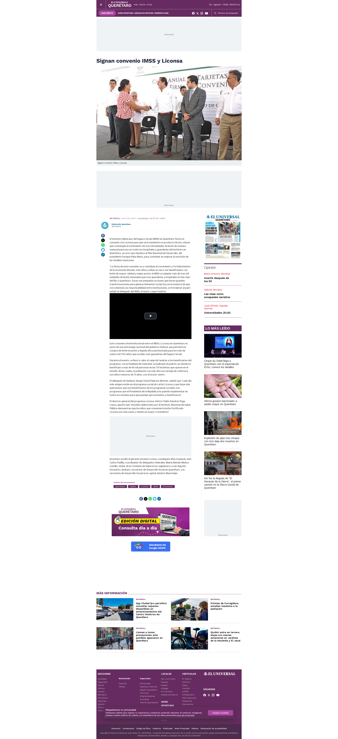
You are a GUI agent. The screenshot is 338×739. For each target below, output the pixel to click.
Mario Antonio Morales (217, 273)
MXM (136, 5)
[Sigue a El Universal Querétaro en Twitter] (198, 14)
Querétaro (120, 486)
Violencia (157, 728)
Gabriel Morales (213, 289)
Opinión (210, 267)
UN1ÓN (185, 691)
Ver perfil (116, 226)
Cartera (101, 691)
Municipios (103, 698)
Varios (164, 720)
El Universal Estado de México (169, 693)
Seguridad (102, 682)
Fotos (149, 5)
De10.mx (186, 682)
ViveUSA (186, 688)
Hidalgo (164, 688)
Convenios (168, 486)
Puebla (164, 685)
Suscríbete (107, 13)
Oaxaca (164, 682)
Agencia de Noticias (143, 13)
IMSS (155, 486)
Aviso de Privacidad (185, 715)
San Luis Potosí (168, 679)
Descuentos (187, 704)
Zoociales (144, 699)
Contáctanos (128, 728)
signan (133, 486)
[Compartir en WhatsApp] (103, 245)
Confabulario (188, 695)
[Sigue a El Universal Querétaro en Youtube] (207, 14)
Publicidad (168, 728)
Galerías (123, 683)
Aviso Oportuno (125, 13)
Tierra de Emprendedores (147, 694)
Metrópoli (115, 218)
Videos (142, 5)
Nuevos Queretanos (149, 702)
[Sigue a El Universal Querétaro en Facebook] (194, 14)
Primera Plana (161, 13)
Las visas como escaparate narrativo (217, 295)
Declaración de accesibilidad (214, 728)
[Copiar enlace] (103, 254)
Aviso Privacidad (182, 728)
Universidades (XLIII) (217, 312)
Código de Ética (143, 728)
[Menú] (101, 4)
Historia (194, 728)
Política (101, 688)
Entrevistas (145, 683)
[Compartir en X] (103, 240)
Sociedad (102, 679)
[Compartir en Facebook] (103, 235)
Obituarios (187, 701)
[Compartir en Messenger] (103, 250)
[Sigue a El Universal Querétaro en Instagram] (202, 14)
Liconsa (144, 486)
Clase (184, 685)
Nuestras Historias (148, 687)
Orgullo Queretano (148, 690)
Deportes (102, 701)
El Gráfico (187, 679)
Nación (101, 685)
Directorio (115, 728)
